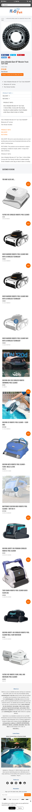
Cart (30, 1)
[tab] (16, 93)
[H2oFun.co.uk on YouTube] (24, 783)
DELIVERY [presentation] (5, 96)
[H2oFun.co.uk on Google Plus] (20, 783)
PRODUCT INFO (6, 130)
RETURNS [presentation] (5, 98)
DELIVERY (4, 132)
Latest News (16, 733)
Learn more (13, 805)
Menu (4, 1)
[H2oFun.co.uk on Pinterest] (16, 783)
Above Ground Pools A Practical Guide (16, 736)
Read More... (16, 728)
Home (2, 18)
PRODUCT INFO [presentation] (7, 93)
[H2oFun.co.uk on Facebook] (12, 783)
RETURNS (4, 134)
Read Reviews (4, 71)
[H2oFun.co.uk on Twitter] (7, 783)
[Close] (30, 801)
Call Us (17, 1)
